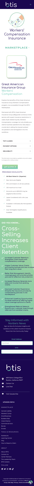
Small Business (6, 416)
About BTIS (5, 452)
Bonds (3, 426)
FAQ (2, 440)
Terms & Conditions (24, 482)
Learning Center (6, 438)
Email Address (17, 339)
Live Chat (9, 386)
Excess (3, 428)
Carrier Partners (6, 457)
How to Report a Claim (8, 443)
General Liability (6, 411)
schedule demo (9, 402)
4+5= (17, 348)
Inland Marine (5, 421)
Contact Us (10, 383)
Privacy (16, 482)
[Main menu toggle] (30, 4)
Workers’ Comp (6, 413)
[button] (29, 47)
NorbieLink (4, 435)
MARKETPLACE (16, 47)
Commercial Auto (7, 423)
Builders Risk (5, 418)
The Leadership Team (8, 459)
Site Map (10, 482)
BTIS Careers (5, 462)
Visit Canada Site (12, 394)
